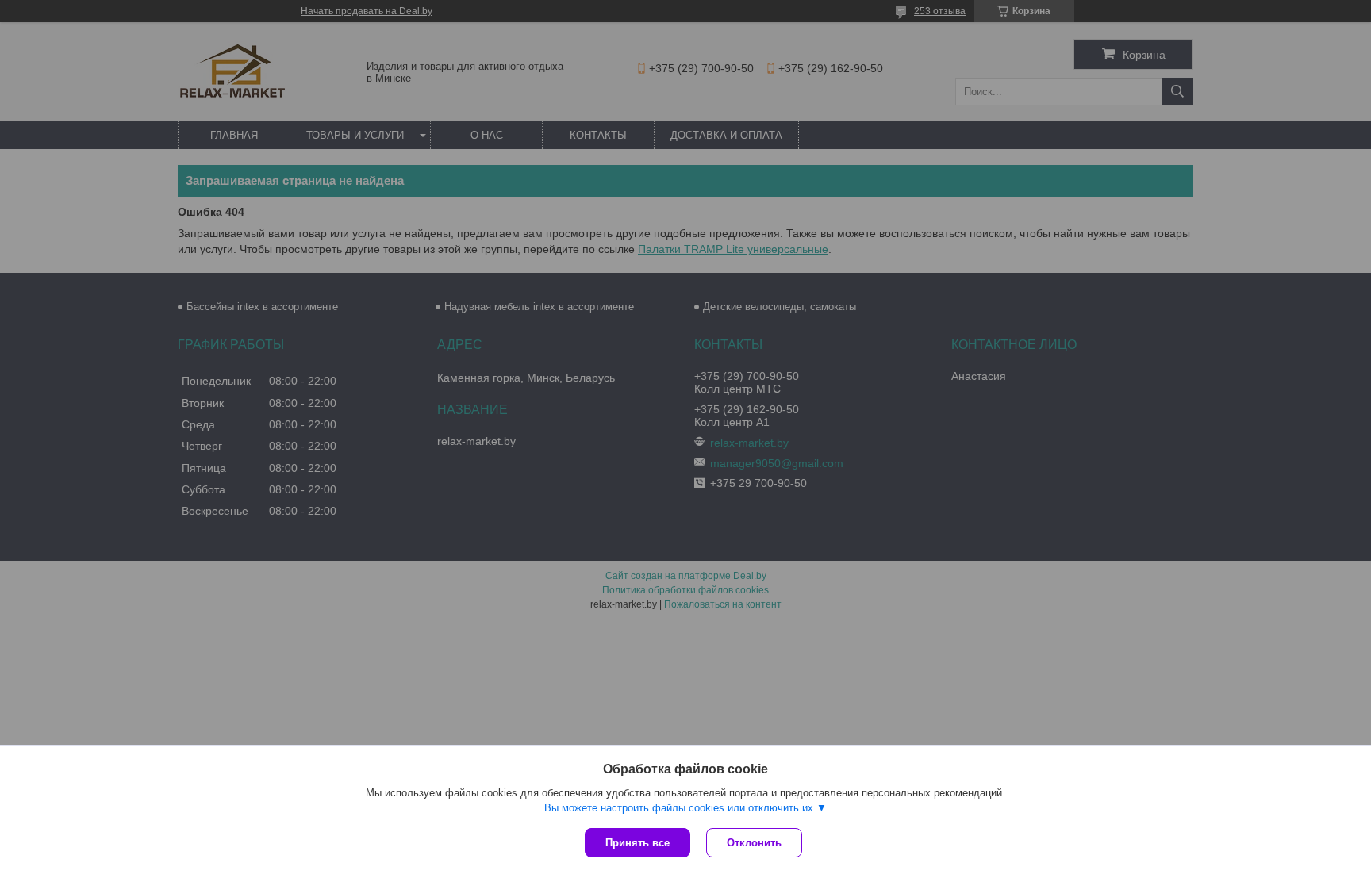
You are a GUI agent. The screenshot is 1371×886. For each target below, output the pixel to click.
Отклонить (754, 843)
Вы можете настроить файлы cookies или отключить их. (680, 808)
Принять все (637, 843)
